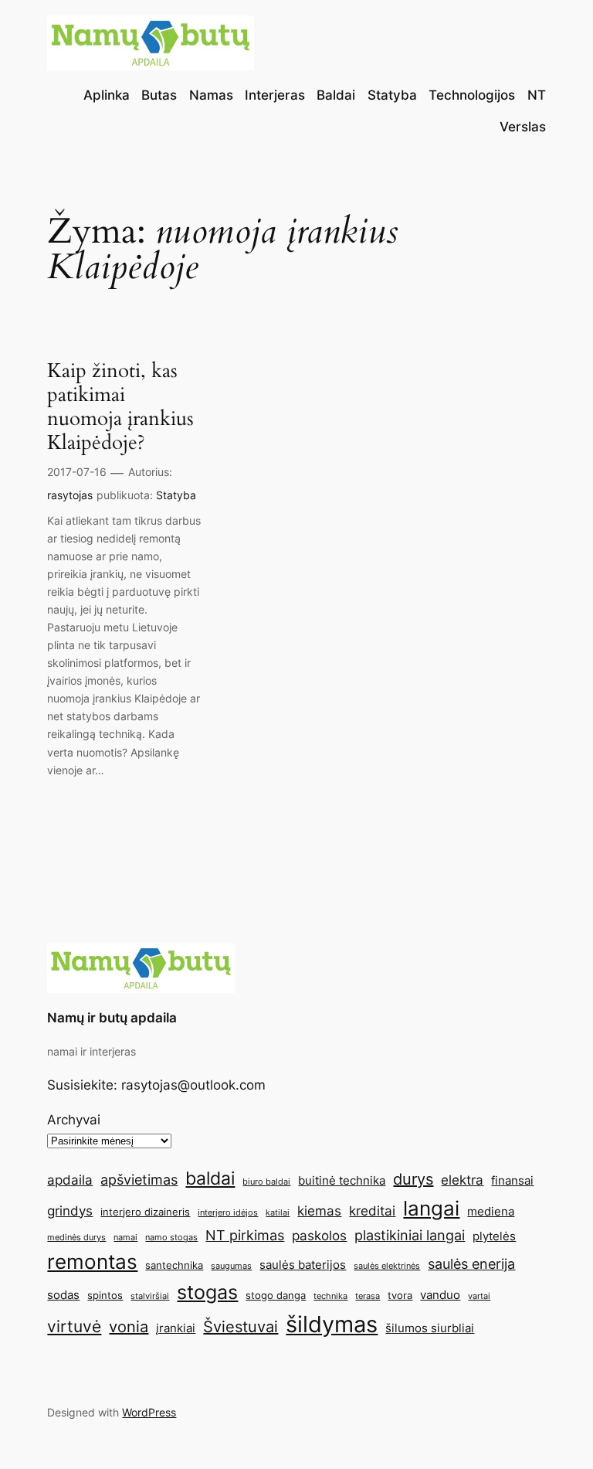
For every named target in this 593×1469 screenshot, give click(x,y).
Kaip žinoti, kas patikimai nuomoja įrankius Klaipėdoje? (120, 406)
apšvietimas (139, 1179)
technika (330, 1296)
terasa (367, 1296)
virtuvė (74, 1326)
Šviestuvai (240, 1327)
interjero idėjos (228, 1213)
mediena (490, 1211)
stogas (207, 1292)
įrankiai (175, 1328)
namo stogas (171, 1238)
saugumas (231, 1266)
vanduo (440, 1294)
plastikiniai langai (409, 1234)
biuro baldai (266, 1182)
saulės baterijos (302, 1264)
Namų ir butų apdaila (112, 1017)
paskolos (319, 1235)
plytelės (494, 1236)
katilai (278, 1213)
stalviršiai (149, 1296)
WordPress (149, 1412)
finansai (512, 1180)
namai (125, 1238)
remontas (92, 1261)
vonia (128, 1327)
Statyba (176, 495)
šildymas (332, 1324)
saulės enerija (471, 1263)
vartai (479, 1296)
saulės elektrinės (387, 1266)
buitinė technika (341, 1180)
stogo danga (276, 1295)
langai (431, 1208)
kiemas (319, 1211)
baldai (210, 1178)
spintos (105, 1295)
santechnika (174, 1265)
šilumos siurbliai (429, 1328)
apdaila (70, 1180)
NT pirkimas (244, 1234)
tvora (400, 1295)
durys (413, 1179)
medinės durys (76, 1238)
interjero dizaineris (145, 1211)
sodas (63, 1294)
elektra (462, 1180)
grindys (70, 1211)
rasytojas (70, 495)
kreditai (372, 1211)
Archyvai (73, 1119)
